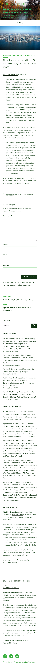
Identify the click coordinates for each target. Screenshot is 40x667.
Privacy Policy (7, 662)
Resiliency (10, 196)
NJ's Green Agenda (25, 194)
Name (6, 244)
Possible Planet (17, 515)
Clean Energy (11, 194)
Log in (5, 585)
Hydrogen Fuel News (10, 75)
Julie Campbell (10, 138)
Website (6, 265)
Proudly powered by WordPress (24, 662)
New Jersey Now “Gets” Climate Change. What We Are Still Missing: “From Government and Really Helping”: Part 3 (20, 453)
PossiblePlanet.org (10, 562)
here (20, 552)
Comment (7, 216)
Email (5, 255)
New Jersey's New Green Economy (17, 11)
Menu (21, 23)
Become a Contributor (11, 588)
